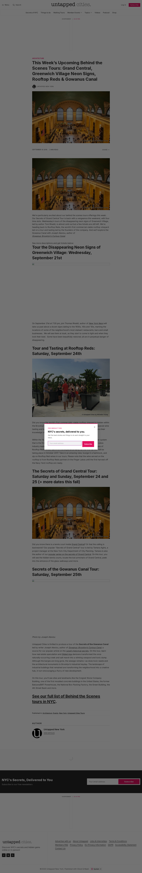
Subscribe (88, 444)
